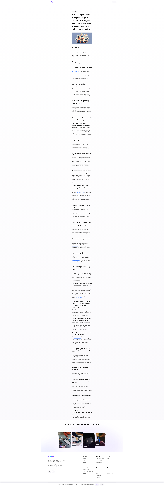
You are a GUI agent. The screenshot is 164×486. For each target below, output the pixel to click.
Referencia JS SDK (110, 473)
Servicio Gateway (86, 475)
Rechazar (101, 484)
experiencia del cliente (79, 233)
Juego (84, 460)
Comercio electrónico (86, 469)
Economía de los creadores (87, 464)
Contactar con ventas (99, 475)
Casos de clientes (99, 460)
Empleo (97, 471)
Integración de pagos (75, 71)
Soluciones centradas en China (88, 471)
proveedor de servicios (80, 192)
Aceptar (97, 484)
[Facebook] (49, 471)
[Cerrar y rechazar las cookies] (162, 484)
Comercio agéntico (86, 467)
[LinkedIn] (53, 471)
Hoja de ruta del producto (100, 458)
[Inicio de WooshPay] (50, 2)
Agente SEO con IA (86, 478)
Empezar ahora (75, 427)
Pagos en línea (75, 11)
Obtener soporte (98, 464)
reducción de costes (75, 135)
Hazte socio (98, 477)
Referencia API (109, 471)
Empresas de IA (85, 458)
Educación (85, 462)
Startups (84, 473)
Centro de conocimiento (100, 462)
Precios (108, 458)
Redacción (97, 473)
